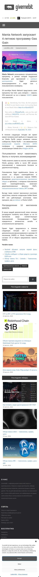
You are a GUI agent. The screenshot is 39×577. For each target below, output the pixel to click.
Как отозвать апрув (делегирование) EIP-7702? (19, 405)
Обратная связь (6, 515)
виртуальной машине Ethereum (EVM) (19, 144)
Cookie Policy (14, 574)
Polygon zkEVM (28, 148)
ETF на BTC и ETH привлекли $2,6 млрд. (17, 314)
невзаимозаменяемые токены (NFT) (15, 188)
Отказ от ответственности (9, 510)
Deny (19, 564)
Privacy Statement (22, 574)
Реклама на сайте (6, 518)
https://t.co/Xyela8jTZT (26, 107)
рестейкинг (17, 200)
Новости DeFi (7, 269)
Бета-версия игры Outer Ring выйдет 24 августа (20, 370)
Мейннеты (4, 535)
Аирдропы (4, 532)
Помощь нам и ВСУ (7, 523)
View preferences (19, 570)
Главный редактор (21, 48)
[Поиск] (32, 279)
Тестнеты (4, 537)
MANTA (29, 95)
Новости (24, 266)
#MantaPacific (19, 112)
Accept (19, 558)
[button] (36, 541)
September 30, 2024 (24, 129)
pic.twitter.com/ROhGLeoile (14, 123)
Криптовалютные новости (11, 266)
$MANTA (15, 114)
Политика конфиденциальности (11, 513)
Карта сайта (5, 520)
